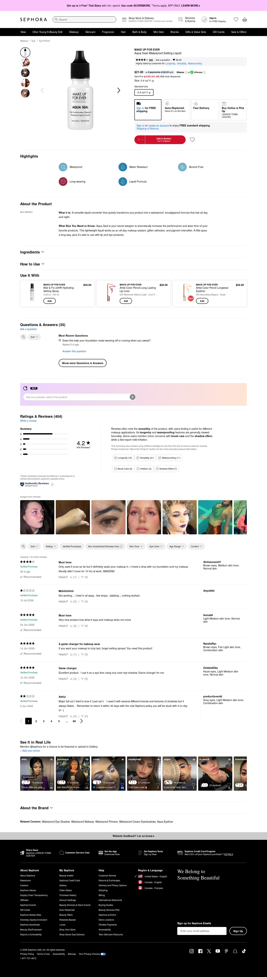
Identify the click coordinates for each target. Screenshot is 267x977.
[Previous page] (21, 721)
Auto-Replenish (67, 909)
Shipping (103, 890)
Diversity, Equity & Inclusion (33, 919)
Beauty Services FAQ (109, 909)
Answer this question (74, 351)
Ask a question (163, 59)
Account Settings (67, 899)
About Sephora (27, 875)
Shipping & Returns (148, 128)
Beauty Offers (66, 914)
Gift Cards (218, 32)
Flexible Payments (108, 924)
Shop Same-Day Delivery (71, 934)
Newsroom (25, 880)
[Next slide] (118, 90)
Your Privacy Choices (89, 953)
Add (49, 301)
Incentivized (28, 776)
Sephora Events (28, 904)
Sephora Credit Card (69, 880)
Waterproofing (195, 63)
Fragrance (108, 32)
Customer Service (107, 875)
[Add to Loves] (192, 140)
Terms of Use (43, 953)
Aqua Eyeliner (165, 821)
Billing (102, 895)
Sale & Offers (238, 32)
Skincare (90, 32)
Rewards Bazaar (67, 919)
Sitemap (72, 953)
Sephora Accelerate (30, 924)
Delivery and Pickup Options (113, 885)
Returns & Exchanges (109, 880)
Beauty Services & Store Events (74, 904)
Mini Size (158, 32)
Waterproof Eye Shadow (56, 821)
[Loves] (236, 19)
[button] (186, 72)
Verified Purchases (72, 546)
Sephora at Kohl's (107, 914)
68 (74, 721)
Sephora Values (28, 890)
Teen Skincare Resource (111, 934)
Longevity (170, 63)
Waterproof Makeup (82, 821)
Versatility (181, 63)
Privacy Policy (27, 953)
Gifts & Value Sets (195, 32)
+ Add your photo (30, 750)
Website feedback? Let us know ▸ (133, 836)
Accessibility (105, 929)
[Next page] (81, 721)
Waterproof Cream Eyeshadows (137, 821)
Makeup (74, 32)
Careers (24, 885)
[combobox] (84, 19)
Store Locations (106, 919)
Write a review (28, 420)
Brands (175, 32)
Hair (123, 32)
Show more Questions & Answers (82, 363)
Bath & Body (139, 32)
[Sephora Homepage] (33, 19)
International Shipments (110, 899)
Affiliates (24, 899)
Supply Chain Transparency (34, 895)
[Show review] (37, 517)
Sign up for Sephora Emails (194, 923)
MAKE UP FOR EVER (147, 49)
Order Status (65, 890)
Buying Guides (106, 904)
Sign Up (238, 931)
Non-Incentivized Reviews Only (103, 546)
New (23, 32)
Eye (33, 40)
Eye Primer (44, 40)
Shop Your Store (67, 929)
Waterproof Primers (106, 821)
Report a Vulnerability (31, 934)
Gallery (62, 885)
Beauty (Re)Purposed (31, 929)
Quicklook (32, 301)
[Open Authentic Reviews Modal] (52, 484)
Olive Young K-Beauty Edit (47, 32)
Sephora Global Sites (30, 914)
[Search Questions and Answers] (23, 337)
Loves (62, 924)
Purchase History (67, 895)
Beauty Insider (66, 875)
